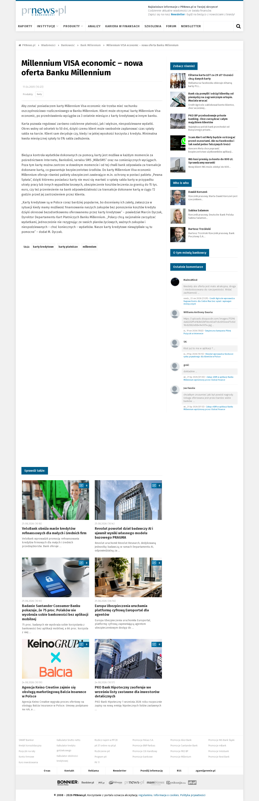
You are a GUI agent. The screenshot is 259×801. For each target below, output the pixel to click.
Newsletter (191, 26)
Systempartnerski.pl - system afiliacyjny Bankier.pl (115, 782)
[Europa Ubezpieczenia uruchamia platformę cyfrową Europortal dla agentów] (128, 577)
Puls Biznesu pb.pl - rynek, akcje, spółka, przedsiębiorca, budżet (192, 782)
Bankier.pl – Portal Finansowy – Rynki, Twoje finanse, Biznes (87, 782)
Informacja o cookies (166, 795)
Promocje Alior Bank (181, 740)
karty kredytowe (43, 246)
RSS (179, 770)
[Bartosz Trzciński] (177, 234)
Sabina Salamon (198, 210)
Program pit (101, 756)
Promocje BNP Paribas (144, 745)
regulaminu (145, 795)
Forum (171, 26)
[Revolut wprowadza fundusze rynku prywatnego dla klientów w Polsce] (175, 343)
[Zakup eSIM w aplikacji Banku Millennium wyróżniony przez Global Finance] (175, 366)
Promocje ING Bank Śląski (221, 740)
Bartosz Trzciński (199, 229)
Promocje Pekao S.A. (143, 740)
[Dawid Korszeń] (177, 197)
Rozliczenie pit (102, 751)
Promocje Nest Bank (218, 756)
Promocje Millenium (180, 756)
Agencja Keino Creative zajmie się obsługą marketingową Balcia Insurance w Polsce (54, 691)
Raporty (25, 26)
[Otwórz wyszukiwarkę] (238, 26)
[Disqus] (91, 309)
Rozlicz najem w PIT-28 (106, 740)
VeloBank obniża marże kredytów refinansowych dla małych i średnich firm (54, 531)
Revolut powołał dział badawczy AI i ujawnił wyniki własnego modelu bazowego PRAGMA (124, 533)
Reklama (93, 770)
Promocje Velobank (218, 751)
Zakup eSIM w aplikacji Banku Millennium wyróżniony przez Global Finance (208, 378)
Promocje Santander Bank (184, 745)
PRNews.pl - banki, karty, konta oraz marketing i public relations (134, 782)
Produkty (71, 26)
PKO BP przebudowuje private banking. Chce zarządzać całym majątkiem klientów (208, 119)
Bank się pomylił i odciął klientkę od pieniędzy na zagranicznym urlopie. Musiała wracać (211, 97)
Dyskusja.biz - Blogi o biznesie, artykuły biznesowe (176, 782)
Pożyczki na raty (27, 751)
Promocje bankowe (143, 756)
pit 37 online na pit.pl (105, 745)
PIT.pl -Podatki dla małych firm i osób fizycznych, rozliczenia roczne (102, 782)
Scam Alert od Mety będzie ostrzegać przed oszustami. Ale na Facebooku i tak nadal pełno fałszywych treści (211, 141)
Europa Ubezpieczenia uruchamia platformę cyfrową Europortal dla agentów (122, 610)
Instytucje (46, 26)
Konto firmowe (26, 756)
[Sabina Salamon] (177, 216)
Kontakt (69, 770)
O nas (47, 770)
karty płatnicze (68, 246)
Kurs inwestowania (28, 762)
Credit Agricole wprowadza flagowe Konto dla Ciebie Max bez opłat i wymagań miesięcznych (209, 301)
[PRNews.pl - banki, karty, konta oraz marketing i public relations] (42, 10)
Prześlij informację (151, 770)
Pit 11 (97, 762)
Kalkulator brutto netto (68, 740)
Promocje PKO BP (179, 751)
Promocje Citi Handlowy (145, 751)
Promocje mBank (217, 745)
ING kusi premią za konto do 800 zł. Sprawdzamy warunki (210, 161)
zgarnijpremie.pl (205, 770)
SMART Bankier (26, 740)
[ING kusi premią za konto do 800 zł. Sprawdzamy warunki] (177, 164)
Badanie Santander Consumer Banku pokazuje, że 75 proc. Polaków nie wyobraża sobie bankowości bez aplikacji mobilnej (55, 612)
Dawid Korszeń (197, 192)
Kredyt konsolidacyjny (30, 745)
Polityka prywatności (192, 795)
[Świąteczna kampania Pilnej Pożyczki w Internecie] (175, 314)
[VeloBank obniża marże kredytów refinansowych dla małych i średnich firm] (55, 500)
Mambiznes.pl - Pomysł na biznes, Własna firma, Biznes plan (155, 782)
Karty (39, 94)
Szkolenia (152, 26)
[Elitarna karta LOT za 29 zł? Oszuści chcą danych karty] (177, 80)
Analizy (94, 26)
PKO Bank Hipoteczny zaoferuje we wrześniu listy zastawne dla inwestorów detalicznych (127, 691)
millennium (89, 246)
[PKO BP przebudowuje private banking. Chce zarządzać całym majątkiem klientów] (177, 121)
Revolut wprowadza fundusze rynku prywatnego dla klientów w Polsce (208, 355)
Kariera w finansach (122, 26)
